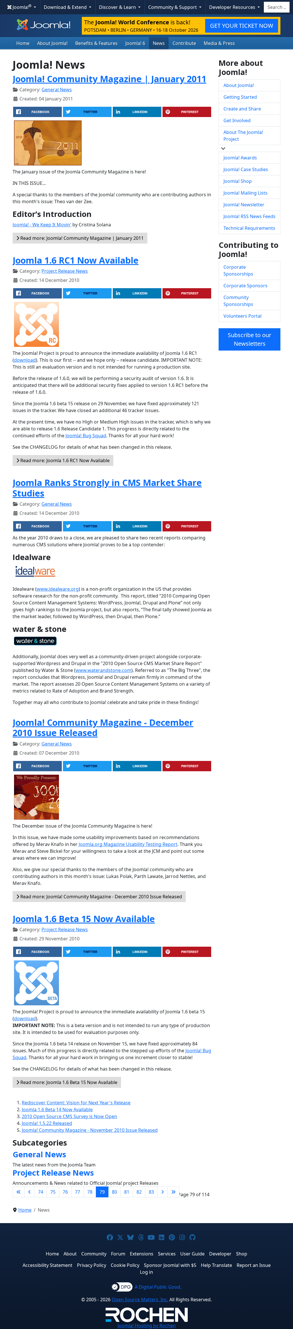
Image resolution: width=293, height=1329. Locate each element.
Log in (146, 1272)
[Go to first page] (19, 1191)
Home (22, 43)
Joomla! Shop (237, 181)
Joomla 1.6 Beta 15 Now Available (84, 919)
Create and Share (242, 109)
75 (53, 1192)
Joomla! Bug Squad (86, 435)
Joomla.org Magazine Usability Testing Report (128, 844)
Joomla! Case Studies (245, 169)
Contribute (184, 43)
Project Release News (64, 271)
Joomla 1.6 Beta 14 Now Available (57, 1109)
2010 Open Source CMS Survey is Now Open (69, 1116)
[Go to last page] (173, 1191)
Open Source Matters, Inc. (140, 1299)
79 (102, 1192)
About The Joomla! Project (243, 135)
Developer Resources (232, 7)
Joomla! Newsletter (243, 204)
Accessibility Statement (47, 1265)
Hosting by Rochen (147, 1325)
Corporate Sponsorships (238, 270)
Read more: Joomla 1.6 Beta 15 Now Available (68, 1082)
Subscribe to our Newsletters (249, 339)
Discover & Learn (118, 7)
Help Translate (216, 1265)
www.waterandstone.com (103, 670)
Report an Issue (254, 1265)
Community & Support (173, 7)
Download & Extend (66, 7)
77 (77, 1192)
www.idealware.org (58, 589)
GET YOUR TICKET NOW (241, 25)
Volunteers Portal (242, 316)
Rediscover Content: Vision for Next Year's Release (76, 1102)
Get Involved (237, 120)
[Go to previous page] (29, 1191)
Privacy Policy (91, 1265)
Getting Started (240, 97)
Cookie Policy (125, 1265)
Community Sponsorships (238, 300)
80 (114, 1192)
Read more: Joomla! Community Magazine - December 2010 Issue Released (100, 896)
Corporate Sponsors (245, 285)
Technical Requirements (249, 228)
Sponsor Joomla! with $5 (170, 1265)
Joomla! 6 (135, 43)
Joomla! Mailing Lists (245, 193)
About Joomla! (52, 43)
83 (151, 1192)
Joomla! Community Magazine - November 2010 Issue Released (90, 1130)
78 (89, 1192)
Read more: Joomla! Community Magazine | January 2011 (81, 238)
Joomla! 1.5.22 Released (47, 1123)
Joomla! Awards (240, 158)
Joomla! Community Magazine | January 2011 (109, 79)
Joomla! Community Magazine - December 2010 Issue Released (103, 727)
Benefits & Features (96, 43)
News (159, 43)
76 (65, 1192)
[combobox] (277, 7)
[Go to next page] (162, 1191)
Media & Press (219, 43)
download (25, 360)
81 (126, 1192)
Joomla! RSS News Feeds (249, 216)
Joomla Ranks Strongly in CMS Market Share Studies (107, 487)
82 (139, 1192)
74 (40, 1192)
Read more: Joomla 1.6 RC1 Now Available (64, 460)
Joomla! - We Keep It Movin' (42, 225)
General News (56, 89)
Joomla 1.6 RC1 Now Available (75, 260)
